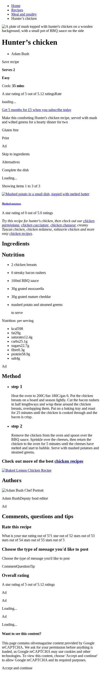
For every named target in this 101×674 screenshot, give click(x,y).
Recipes (17, 10)
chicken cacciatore (35, 225)
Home (15, 6)
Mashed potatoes (11, 203)
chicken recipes (20, 234)
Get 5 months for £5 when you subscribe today (36, 110)
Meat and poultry (24, 14)
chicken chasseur (62, 225)
